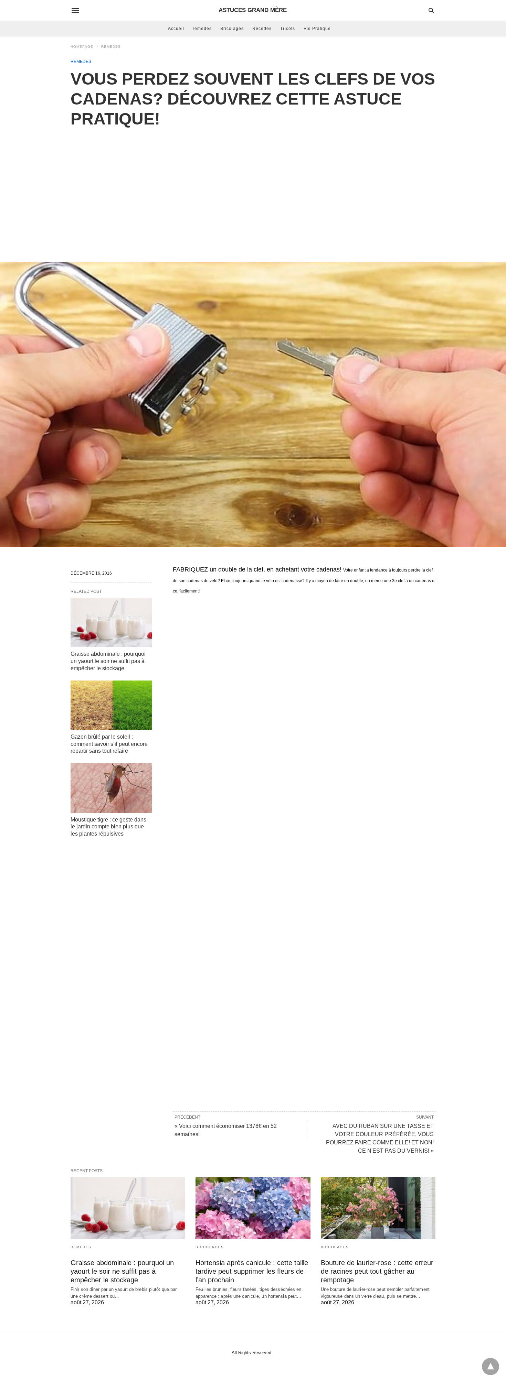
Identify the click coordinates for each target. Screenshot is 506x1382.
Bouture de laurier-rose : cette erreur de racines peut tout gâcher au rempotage (377, 1271)
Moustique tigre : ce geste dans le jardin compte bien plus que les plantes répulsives (108, 827)
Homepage (82, 46)
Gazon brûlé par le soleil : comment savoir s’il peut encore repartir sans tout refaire (109, 744)
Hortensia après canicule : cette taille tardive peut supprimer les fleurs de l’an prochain (252, 1271)
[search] (431, 10)
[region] (253, 187)
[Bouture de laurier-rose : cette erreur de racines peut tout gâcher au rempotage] (378, 1208)
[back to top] (490, 1366)
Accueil (176, 28)
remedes (202, 28)
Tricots (287, 28)
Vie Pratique (317, 28)
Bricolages (232, 28)
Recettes (262, 28)
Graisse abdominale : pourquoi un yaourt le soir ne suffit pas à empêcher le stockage (108, 661)
